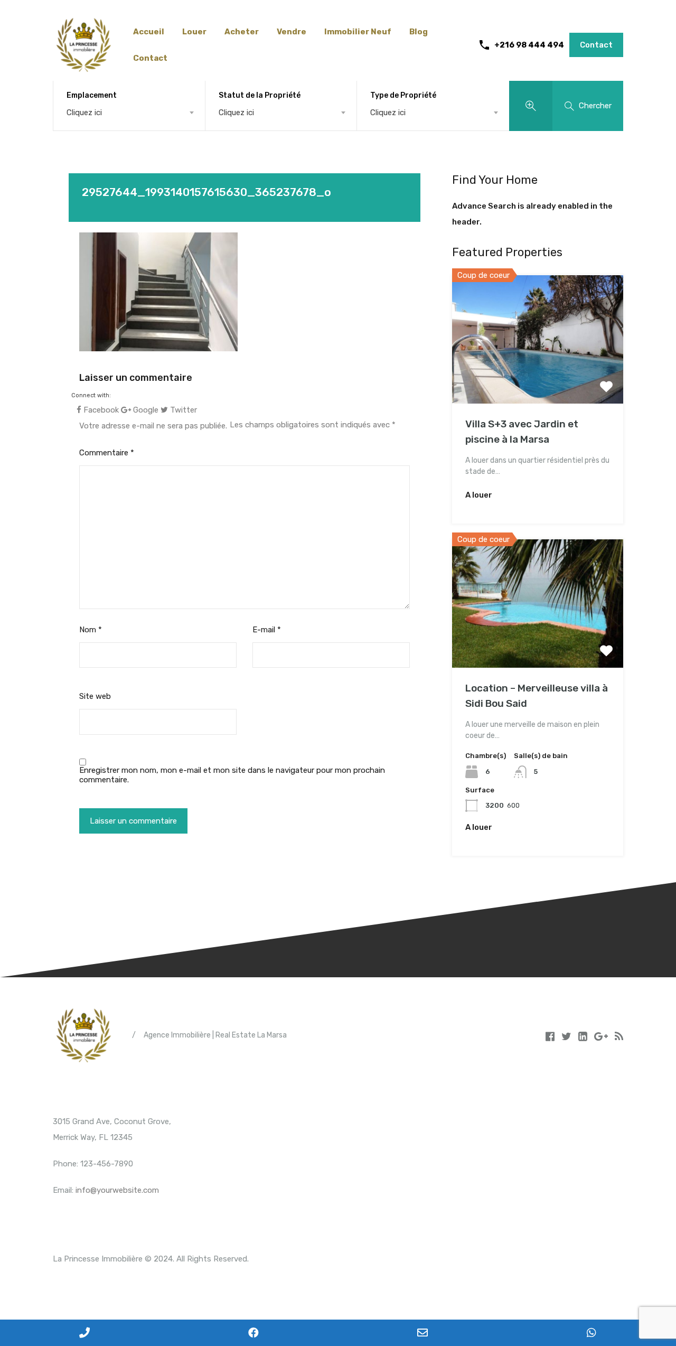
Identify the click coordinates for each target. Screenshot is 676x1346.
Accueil (148, 31)
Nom (90, 629)
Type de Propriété (403, 95)
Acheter (241, 31)
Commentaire (106, 452)
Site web (95, 696)
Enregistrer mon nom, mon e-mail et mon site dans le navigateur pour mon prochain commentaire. (232, 774)
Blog (418, 31)
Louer (194, 31)
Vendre (291, 31)
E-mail (266, 629)
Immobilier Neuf (357, 31)
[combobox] (129, 112)
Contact (150, 58)
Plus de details (538, 377)
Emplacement (92, 95)
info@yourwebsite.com (117, 1190)
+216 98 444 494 (529, 45)
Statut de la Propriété (260, 95)
